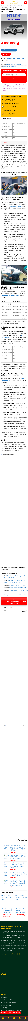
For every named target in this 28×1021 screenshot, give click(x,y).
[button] (2, 2)
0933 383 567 (21, 940)
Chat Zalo (19, 1019)
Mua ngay (6, 54)
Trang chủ (4, 6)
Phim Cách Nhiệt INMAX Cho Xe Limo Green (7, 910)
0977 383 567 (11, 940)
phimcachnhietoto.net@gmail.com (16, 945)
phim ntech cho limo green (9, 66)
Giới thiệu (5, 997)
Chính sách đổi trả (8, 1000)
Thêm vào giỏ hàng (9, 50)
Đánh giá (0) (8, 608)
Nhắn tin (14, 1019)
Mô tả (6, 143)
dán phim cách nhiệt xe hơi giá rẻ (12, 1010)
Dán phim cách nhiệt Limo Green (12, 6)
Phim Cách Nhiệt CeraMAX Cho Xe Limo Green (21, 910)
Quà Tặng (3, 1019)
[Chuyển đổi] (2, 142)
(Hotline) (8, 1019)
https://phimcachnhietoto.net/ (17, 587)
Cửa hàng (13, 6)
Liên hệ (5, 1008)
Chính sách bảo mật (8, 1005)
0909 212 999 (13, 585)
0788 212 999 (22, 585)
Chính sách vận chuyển (9, 1002)
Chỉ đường (25, 1019)
